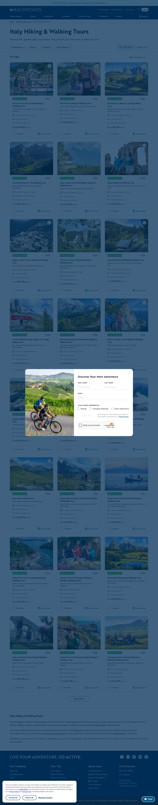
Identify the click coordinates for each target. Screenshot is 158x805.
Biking (83, 408)
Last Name (108, 383)
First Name (82, 383)
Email (80, 393)
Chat (148, 799)
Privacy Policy (14, 791)
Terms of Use (26, 791)
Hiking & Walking (100, 408)
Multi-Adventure (121, 408)
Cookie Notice (23, 789)
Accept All (13, 798)
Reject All (29, 798)
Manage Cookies (46, 798)
